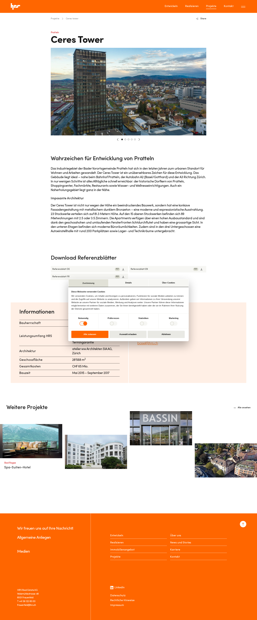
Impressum (117, 605)
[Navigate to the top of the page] (243, 524)
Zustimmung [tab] (88, 283)
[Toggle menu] (243, 6)
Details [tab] (128, 283)
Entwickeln (171, 6)
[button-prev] (117, 139)
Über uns (175, 535)
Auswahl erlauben (128, 334)
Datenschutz (118, 595)
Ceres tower (72, 19)
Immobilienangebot (122, 549)
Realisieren (192, 6)
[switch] (113, 323)
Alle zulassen (90, 334)
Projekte (211, 6)
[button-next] (139, 139)
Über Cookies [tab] (168, 283)
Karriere (175, 549)
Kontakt (228, 6)
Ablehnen (166, 334)
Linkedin (119, 587)
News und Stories (180, 542)
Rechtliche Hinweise (122, 600)
